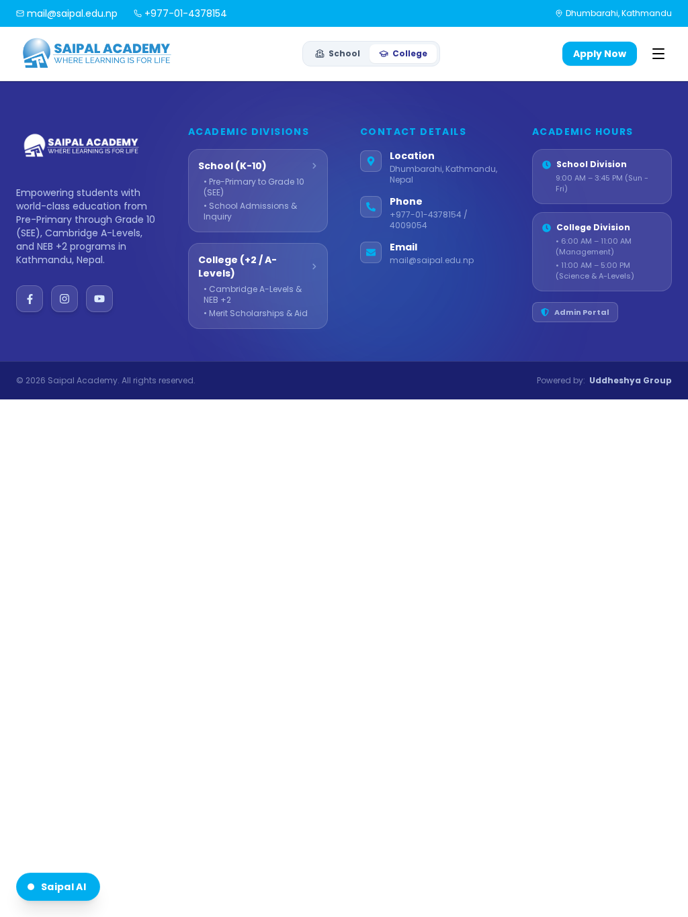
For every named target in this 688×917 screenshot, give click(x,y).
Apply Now (599, 53)
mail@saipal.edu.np (432, 260)
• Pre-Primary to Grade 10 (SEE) (254, 187)
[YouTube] (99, 298)
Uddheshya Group (630, 380)
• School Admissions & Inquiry (250, 211)
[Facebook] (29, 298)
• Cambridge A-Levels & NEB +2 (253, 294)
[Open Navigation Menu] (658, 53)
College (409, 53)
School (344, 53)
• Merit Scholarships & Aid (256, 313)
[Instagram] (64, 298)
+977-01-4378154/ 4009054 (429, 220)
